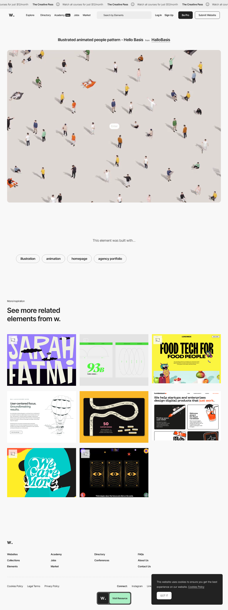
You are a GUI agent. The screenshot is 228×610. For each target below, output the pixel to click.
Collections (13, 560)
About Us (143, 560)
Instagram (137, 586)
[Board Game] (114, 417)
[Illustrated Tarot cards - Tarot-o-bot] (114, 472)
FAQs (141, 554)
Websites (12, 554)
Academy (62, 15)
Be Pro (185, 15)
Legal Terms (33, 586)
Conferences (101, 560)
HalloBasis (161, 40)
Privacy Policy (52, 586)
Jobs (76, 15)
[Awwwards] (11, 15)
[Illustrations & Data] (114, 360)
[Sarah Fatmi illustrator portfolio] (41, 360)
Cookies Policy (15, 586)
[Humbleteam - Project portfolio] (186, 415)
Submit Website (207, 15)
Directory (45, 15)
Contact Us (144, 566)
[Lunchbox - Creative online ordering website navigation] (186, 358)
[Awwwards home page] (103, 598)
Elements (12, 566)
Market (87, 15)
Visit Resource (119, 598)
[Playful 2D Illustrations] (41, 417)
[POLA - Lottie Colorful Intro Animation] (41, 472)
